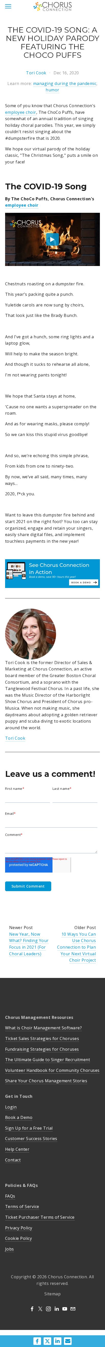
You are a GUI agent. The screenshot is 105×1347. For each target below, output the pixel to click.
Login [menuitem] (11, 1107)
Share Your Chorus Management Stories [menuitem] (46, 1081)
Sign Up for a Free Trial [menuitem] (29, 1128)
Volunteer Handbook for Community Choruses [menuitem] (52, 1070)
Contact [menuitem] (13, 1160)
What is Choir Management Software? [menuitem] (43, 1028)
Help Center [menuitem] (17, 1149)
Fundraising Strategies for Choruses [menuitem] (42, 1049)
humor (52, 90)
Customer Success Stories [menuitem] (31, 1138)
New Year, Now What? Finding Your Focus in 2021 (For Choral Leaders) (29, 944)
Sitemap (52, 1294)
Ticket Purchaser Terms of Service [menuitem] (40, 1217)
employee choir (20, 112)
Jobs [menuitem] (9, 1249)
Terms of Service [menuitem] (22, 1206)
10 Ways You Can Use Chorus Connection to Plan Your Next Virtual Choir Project (76, 947)
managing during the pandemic (64, 83)
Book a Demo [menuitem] (18, 1117)
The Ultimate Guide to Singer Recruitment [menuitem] (47, 1059)
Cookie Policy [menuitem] (18, 1238)
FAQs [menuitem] (10, 1196)
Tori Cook (36, 73)
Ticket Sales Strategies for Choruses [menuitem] (42, 1038)
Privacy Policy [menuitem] (18, 1228)
